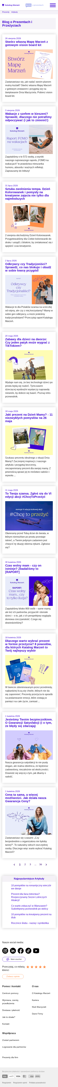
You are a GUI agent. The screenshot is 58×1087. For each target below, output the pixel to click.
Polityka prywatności (37, 1083)
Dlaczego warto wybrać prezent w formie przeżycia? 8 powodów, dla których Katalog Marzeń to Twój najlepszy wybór (28, 645)
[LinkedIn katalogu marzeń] (13, 951)
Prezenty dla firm (10, 1057)
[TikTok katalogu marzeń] (28, 951)
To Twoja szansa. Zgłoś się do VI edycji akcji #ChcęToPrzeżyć (28, 495)
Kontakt (5, 1024)
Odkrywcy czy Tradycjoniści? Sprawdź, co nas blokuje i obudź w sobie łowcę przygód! (28, 267)
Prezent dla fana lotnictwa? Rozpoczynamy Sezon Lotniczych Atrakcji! (29, 897)
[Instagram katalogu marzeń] (5, 951)
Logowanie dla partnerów (14, 1047)
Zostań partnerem (10, 1040)
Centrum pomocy (10, 993)
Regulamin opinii (20, 1083)
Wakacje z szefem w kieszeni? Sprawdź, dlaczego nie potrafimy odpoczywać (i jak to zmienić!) (28, 117)
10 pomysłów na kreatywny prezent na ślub (31, 916)
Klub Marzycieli (39, 1007)
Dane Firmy (37, 1014)
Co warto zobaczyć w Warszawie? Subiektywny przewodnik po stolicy (29, 907)
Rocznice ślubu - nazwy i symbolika (30, 923)
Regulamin (6, 1083)
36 (40, 864)
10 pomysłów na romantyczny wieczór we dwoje (31, 887)
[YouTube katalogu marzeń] (36, 951)
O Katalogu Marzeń (41, 993)
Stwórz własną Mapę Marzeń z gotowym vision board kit (26, 43)
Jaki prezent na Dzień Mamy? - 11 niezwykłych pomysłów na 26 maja (29, 418)
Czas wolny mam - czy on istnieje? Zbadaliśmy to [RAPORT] (23, 569)
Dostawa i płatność (11, 1010)
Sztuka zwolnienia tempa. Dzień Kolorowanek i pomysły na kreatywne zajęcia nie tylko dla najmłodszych (27, 193)
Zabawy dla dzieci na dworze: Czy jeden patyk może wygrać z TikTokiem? (27, 342)
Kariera (35, 1000)
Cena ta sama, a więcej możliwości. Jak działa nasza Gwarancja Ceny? (25, 798)
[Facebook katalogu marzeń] (21, 951)
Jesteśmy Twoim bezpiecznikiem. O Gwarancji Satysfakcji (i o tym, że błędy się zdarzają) (29, 723)
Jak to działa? (8, 1017)
